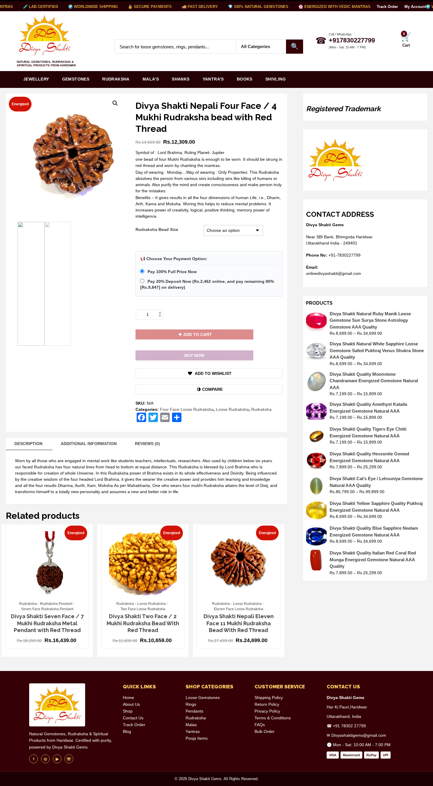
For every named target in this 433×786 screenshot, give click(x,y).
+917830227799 (352, 40)
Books (244, 79)
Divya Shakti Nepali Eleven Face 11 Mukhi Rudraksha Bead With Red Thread (239, 623)
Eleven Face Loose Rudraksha (238, 609)
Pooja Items (197, 738)
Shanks (180, 79)
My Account (415, 6)
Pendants (194, 711)
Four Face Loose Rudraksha (187, 409)
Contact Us (133, 718)
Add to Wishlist (213, 373)
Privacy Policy (267, 711)
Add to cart (197, 334)
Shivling (275, 79)
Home (128, 697)
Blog (127, 731)
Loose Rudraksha (232, 409)
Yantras (193, 731)
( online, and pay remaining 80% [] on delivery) (207, 284)
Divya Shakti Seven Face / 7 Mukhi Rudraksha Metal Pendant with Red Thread (47, 623)
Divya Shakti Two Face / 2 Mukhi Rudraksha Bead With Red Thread (143, 623)
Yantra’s (213, 79)
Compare (212, 389)
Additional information (89, 443)
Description (28, 443)
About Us (131, 704)
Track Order (387, 6)
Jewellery (36, 79)
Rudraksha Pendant (56, 604)
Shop (128, 711)
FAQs (259, 724)
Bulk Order (264, 731)
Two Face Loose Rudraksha (142, 609)
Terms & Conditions (272, 718)
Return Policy (266, 704)
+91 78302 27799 (349, 725)
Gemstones (76, 79)
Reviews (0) (147, 443)
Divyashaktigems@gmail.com (358, 735)
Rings (191, 704)
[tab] (28, 444)
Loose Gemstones (203, 697)
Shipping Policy (268, 697)
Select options (44, 595)
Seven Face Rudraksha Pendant (47, 609)
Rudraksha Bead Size (156, 229)
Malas (191, 724)
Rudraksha (116, 79)
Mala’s (151, 79)
